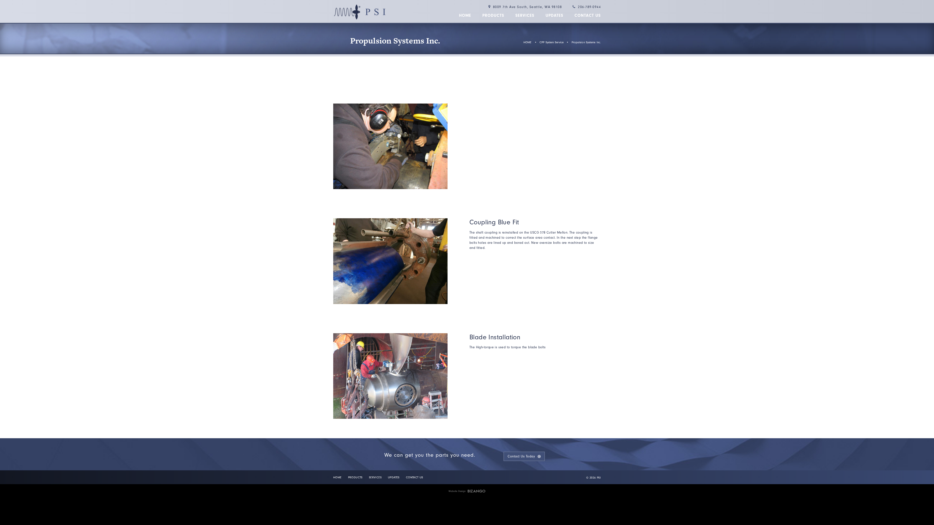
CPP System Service (551, 42)
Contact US (588, 15)
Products (493, 15)
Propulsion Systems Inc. (586, 42)
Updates (554, 15)
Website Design (457, 491)
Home (465, 15)
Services (524, 15)
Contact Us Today (521, 456)
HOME (527, 42)
